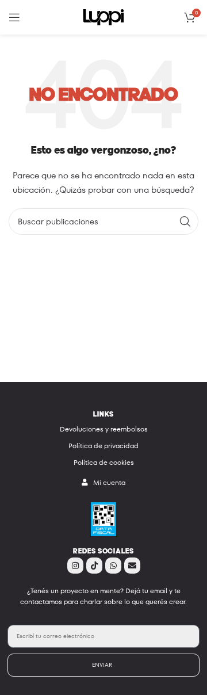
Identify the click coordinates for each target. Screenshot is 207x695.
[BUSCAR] (185, 221)
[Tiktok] (94, 565)
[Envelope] (132, 565)
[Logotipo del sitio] (103, 16)
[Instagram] (75, 565)
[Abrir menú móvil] (14, 17)
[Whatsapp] (113, 565)
